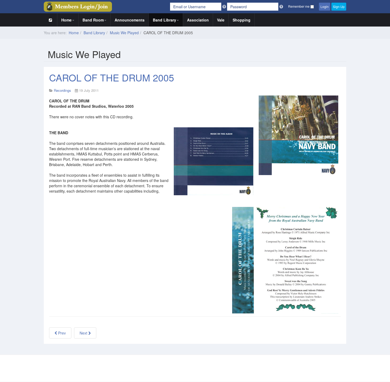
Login (324, 6)
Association (198, 20)
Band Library (164, 20)
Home (66, 20)
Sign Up (339, 6)
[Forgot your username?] (224, 6)
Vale (220, 20)
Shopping (241, 20)
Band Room (93, 20)
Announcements (130, 20)
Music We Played (124, 32)
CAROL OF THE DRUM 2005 (111, 77)
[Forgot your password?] (281, 6)
